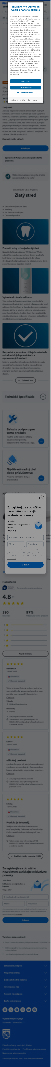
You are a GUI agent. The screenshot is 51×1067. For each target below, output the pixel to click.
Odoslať (24, 564)
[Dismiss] (41, 498)
